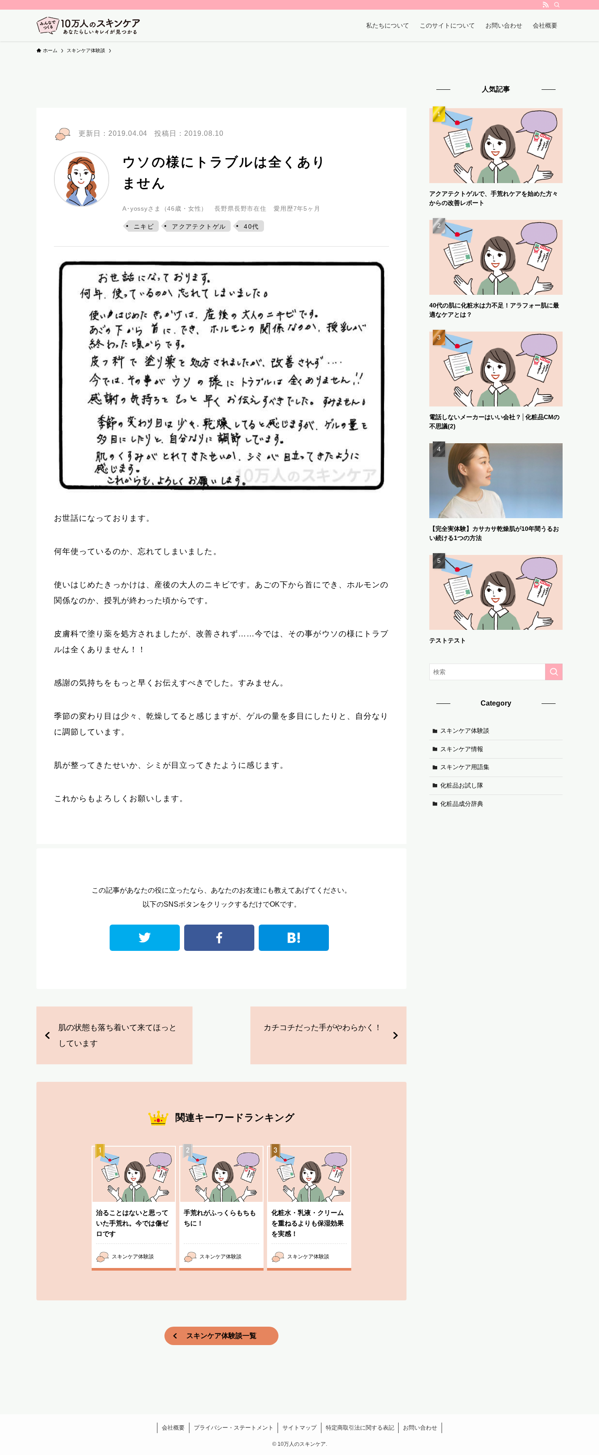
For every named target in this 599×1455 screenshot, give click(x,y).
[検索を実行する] (554, 672)
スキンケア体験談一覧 (221, 1335)
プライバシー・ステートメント (234, 1427)
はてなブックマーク (294, 938)
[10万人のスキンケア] (88, 25)
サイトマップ (299, 1427)
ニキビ (144, 226)
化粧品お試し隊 (461, 785)
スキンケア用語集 (464, 766)
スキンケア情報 (461, 748)
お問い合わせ (420, 1427)
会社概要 (173, 1427)
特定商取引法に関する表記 (360, 1427)
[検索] (557, 5)
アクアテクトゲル (199, 226)
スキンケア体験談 (464, 730)
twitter (145, 938)
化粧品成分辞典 (461, 803)
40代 (251, 226)
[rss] (545, 5)
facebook (219, 938)
